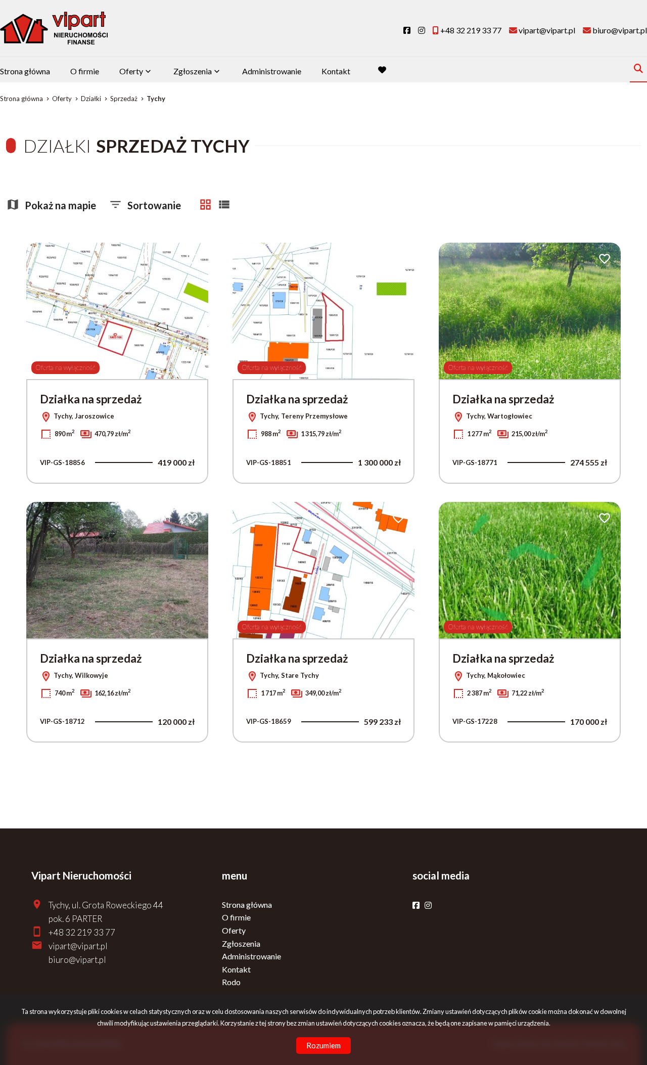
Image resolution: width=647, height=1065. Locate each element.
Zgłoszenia (241, 943)
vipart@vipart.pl (78, 946)
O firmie (84, 71)
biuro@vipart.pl (77, 959)
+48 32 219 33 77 (82, 932)
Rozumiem (323, 1045)
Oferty (131, 71)
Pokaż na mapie (60, 205)
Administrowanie (271, 71)
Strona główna (25, 71)
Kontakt (335, 71)
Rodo (231, 982)
